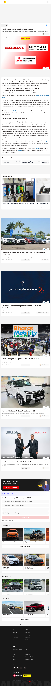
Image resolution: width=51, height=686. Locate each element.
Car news (15, 639)
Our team (28, 652)
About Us (27, 649)
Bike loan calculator (30, 642)
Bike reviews (28, 637)
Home (3, 624)
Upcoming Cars (16, 634)
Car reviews (15, 637)
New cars (15, 632)
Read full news (25, 259)
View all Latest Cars (25, 619)
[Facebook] (21, 668)
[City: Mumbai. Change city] (49, 2)
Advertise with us (29, 659)
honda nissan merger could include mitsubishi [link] (22, 624)
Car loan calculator (17, 642)
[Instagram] (18, 668)
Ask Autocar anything (17, 649)
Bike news (28, 639)
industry (8, 624)
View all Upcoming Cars (25, 546)
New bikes (28, 632)
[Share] (47, 68)
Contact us (15, 656)
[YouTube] (14, 668)
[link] (12, 534)
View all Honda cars (24, 572)
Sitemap (15, 654)
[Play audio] (44, 68)
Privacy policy (28, 654)
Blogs (14, 652)
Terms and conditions (30, 656)
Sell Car (14, 659)
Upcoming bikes (29, 634)
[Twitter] (25, 668)
